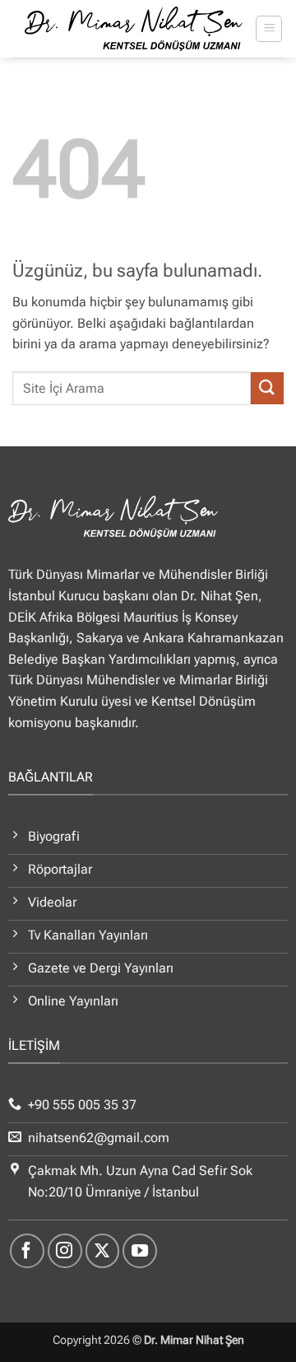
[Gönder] (267, 388)
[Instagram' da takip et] (65, 1251)
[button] (269, 29)
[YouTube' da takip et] (140, 1251)
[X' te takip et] (103, 1251)
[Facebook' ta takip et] (27, 1251)
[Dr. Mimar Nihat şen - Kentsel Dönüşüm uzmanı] (134, 29)
